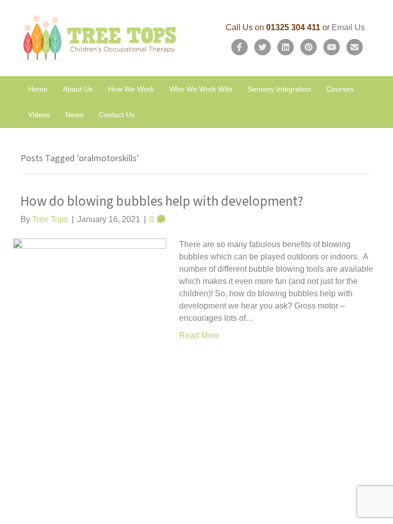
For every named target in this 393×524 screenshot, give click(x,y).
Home (38, 89)
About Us (78, 89)
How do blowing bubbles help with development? (161, 201)
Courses (340, 89)
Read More (199, 335)
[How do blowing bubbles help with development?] (89, 314)
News (74, 115)
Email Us (348, 27)
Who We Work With (200, 89)
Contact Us (117, 115)
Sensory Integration (279, 89)
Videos (39, 115)
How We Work (131, 89)
